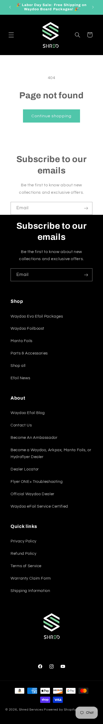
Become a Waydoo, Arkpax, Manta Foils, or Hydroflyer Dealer (51, 453)
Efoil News (20, 378)
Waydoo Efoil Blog (28, 413)
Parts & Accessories (29, 353)
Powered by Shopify (60, 709)
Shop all (18, 366)
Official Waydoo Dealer (32, 494)
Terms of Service (26, 566)
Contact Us (21, 425)
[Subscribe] (86, 208)
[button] (11, 35)
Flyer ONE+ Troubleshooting (37, 482)
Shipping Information (30, 591)
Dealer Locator (25, 469)
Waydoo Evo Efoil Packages (37, 316)
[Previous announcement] (10, 7)
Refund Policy (23, 554)
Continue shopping (51, 116)
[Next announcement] (93, 7)
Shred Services (31, 709)
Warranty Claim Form (31, 578)
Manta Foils (21, 341)
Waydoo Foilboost (27, 329)
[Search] (77, 35)
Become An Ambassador (34, 438)
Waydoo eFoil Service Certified (39, 506)
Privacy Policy (23, 541)
